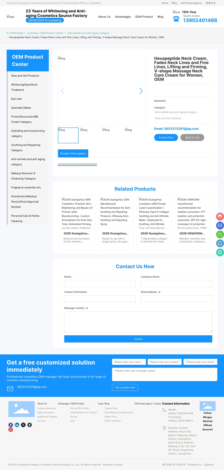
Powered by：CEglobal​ (200, 464)
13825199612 (185, 420)
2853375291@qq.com (32, 386)
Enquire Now (166, 137)
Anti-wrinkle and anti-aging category (89, 32)
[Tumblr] (29, 425)
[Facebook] (10, 425)
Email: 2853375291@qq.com (176, 128)
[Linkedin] (17, 425)
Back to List (192, 137)
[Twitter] (23, 425)
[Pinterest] (10, 429)
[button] (141, 91)
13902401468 (200, 20)
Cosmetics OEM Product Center (45, 32)
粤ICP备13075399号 (174, 464)
